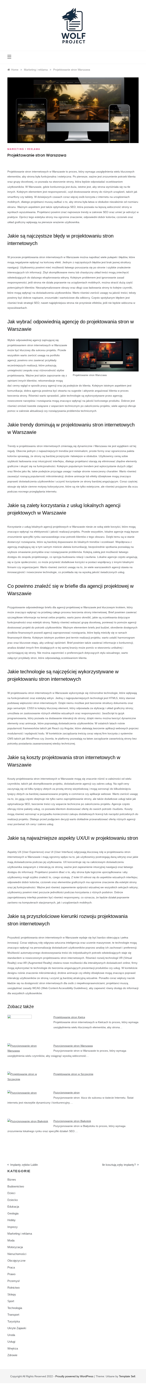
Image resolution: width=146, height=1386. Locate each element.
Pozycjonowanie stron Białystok (72, 1121)
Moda (10, 1240)
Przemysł (13, 1281)
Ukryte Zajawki (16, 1328)
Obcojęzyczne (16, 1260)
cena (22, 798)
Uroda (11, 1335)
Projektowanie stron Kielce (69, 1017)
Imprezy (12, 1227)
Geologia (12, 1213)
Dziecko (12, 1200)
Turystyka (13, 1321)
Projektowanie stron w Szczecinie (73, 1074)
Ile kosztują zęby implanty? (119, 1164)
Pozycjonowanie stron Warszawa (73, 1045)
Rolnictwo (13, 1287)
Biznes (11, 1179)
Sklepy (11, 1294)
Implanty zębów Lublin (24, 1164)
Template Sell (127, 1376)
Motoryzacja (15, 1247)
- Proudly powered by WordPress (74, 1376)
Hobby (11, 1220)
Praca (11, 1267)
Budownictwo (15, 1186)
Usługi (11, 1341)
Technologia (14, 1308)
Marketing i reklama (23, 149)
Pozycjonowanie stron (66, 1092)
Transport (13, 1314)
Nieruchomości (16, 1254)
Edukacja (13, 1206)
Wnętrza (12, 1348)
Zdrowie (12, 1355)
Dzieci (11, 1193)
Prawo (11, 1274)
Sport (10, 1301)
